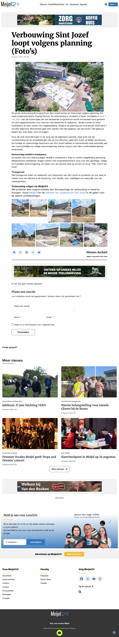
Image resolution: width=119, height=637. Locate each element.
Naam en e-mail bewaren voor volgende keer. (35, 324)
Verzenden (23, 332)
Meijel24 (33, 192)
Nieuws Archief (96, 252)
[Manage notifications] (114, 632)
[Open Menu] (115, 4)
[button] (14, 252)
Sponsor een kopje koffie (86, 514)
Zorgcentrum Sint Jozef (99, 256)
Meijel (89, 256)
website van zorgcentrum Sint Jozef (65, 192)
